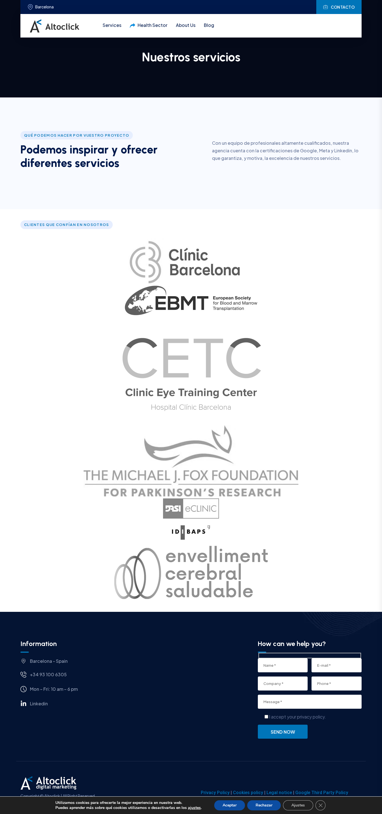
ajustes (194, 807)
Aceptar (230, 805)
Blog (209, 25)
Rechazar (264, 805)
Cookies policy (248, 792)
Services (112, 25)
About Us (185, 25)
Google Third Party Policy (321, 792)
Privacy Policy (215, 792)
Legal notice (279, 792)
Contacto (343, 7)
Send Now (283, 732)
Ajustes (298, 805)
